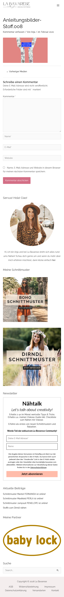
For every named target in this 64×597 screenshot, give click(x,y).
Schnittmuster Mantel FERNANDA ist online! (24, 494)
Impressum (50, 587)
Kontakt (55, 590)
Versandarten (39, 590)
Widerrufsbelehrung (29, 587)
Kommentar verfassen (13, 32)
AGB (11, 587)
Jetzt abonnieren (32, 474)
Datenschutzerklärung (15, 590)
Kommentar (9, 96)
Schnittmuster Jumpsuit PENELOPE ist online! (25, 503)
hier (53, 260)
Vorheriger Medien (16, 71)
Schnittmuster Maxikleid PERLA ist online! (23, 498)
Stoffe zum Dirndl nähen (14, 508)
